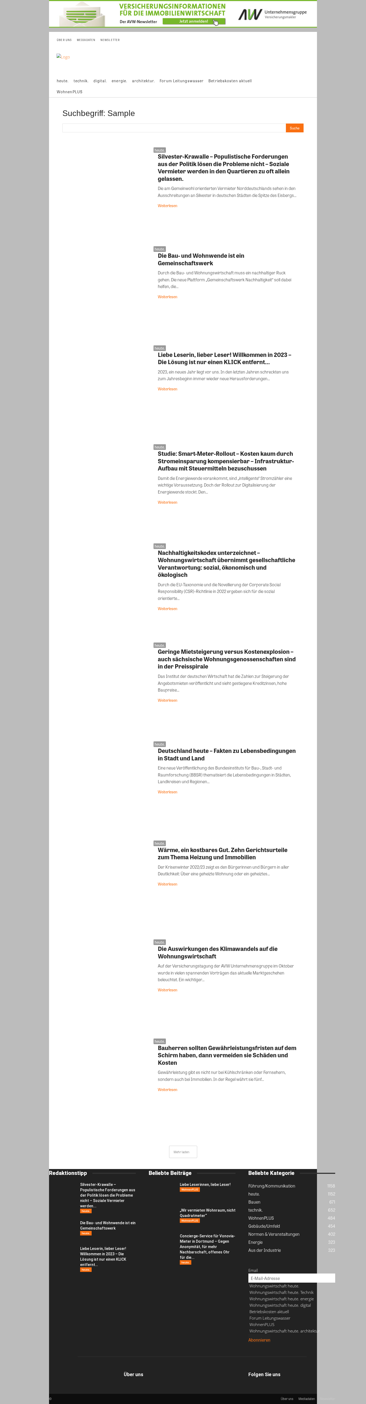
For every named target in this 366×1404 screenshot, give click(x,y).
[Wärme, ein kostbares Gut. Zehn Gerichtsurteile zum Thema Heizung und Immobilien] (107, 888)
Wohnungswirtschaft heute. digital (279, 1305)
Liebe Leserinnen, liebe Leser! (205, 1184)
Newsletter (327, 1398)
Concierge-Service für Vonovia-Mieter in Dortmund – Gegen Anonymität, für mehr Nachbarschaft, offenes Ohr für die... (207, 1247)
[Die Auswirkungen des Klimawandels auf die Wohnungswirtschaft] (107, 987)
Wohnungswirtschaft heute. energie (281, 1298)
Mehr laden (181, 1151)
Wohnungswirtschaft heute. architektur (284, 1331)
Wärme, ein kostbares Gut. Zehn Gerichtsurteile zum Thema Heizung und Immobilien (222, 853)
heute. (160, 150)
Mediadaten (306, 1398)
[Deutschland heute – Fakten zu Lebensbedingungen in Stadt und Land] (107, 789)
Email (253, 1270)
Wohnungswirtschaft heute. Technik (280, 1292)
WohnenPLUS (189, 1189)
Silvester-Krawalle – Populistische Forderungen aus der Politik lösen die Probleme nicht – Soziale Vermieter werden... (107, 1195)
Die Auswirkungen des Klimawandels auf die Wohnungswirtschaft (218, 952)
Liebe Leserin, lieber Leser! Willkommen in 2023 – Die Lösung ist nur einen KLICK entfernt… (224, 358)
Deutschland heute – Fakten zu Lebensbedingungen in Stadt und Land (227, 754)
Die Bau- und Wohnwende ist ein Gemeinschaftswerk (201, 259)
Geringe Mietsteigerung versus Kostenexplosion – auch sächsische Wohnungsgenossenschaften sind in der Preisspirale (227, 658)
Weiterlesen (167, 205)
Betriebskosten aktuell (268, 1311)
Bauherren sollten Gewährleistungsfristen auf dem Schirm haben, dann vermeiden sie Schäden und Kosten (227, 1055)
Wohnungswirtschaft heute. (273, 1286)
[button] (309, 86)
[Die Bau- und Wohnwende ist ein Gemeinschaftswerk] (107, 294)
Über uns (287, 1398)
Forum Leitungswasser (269, 1318)
